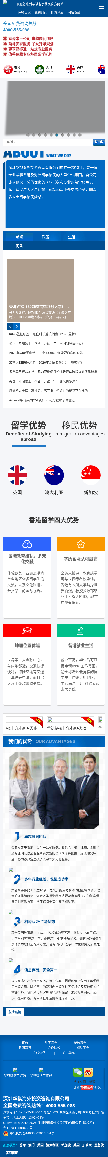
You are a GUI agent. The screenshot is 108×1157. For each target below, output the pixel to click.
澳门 (31, 1145)
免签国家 (24, 12)
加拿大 (87, 1145)
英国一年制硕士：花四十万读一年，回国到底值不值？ (47, 344)
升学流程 (51, 1043)
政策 (45, 237)
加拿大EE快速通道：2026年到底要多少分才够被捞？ (46, 362)
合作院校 (54, 1048)
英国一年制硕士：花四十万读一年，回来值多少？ (43, 381)
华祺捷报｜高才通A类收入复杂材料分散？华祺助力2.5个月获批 (62, 728)
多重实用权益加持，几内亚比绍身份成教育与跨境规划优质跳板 (53, 372)
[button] (28, 135)
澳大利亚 (52, 1145)
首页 (25, 1043)
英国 (40, 1145)
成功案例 (83, 1048)
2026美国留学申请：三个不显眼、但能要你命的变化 (46, 353)
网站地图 (57, 12)
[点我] (101, 8)
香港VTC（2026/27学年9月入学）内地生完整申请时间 (40, 306)
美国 (76, 1145)
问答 (19, 246)
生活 (71, 237)
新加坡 (66, 1145)
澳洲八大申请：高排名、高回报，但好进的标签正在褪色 (48, 391)
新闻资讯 (25, 1048)
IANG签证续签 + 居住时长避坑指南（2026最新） (43, 334)
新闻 (19, 237)
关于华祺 (68, 1053)
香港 (22, 1145)
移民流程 (80, 1043)
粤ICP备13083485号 (18, 1128)
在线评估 (39, 1053)
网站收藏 (74, 12)
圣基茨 (99, 1145)
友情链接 (14, 1012)
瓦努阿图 (12, 1153)
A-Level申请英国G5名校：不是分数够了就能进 (42, 400)
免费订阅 (41, 12)
